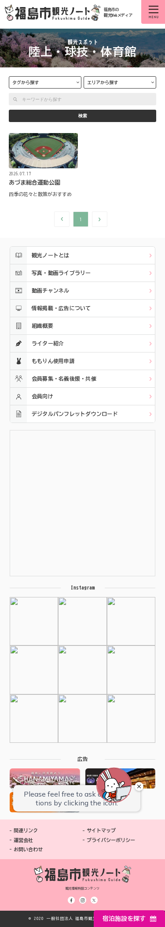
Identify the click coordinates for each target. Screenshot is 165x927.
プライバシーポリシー (111, 840)
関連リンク (26, 830)
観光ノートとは (51, 255)
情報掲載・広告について (61, 308)
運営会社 (23, 840)
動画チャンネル (51, 290)
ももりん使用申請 (53, 360)
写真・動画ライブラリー (61, 272)
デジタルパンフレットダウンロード (75, 413)
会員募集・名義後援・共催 (64, 378)
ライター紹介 (48, 343)
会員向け (42, 396)
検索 (82, 115)
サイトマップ (101, 830)
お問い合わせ (28, 849)
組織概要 (42, 325)
